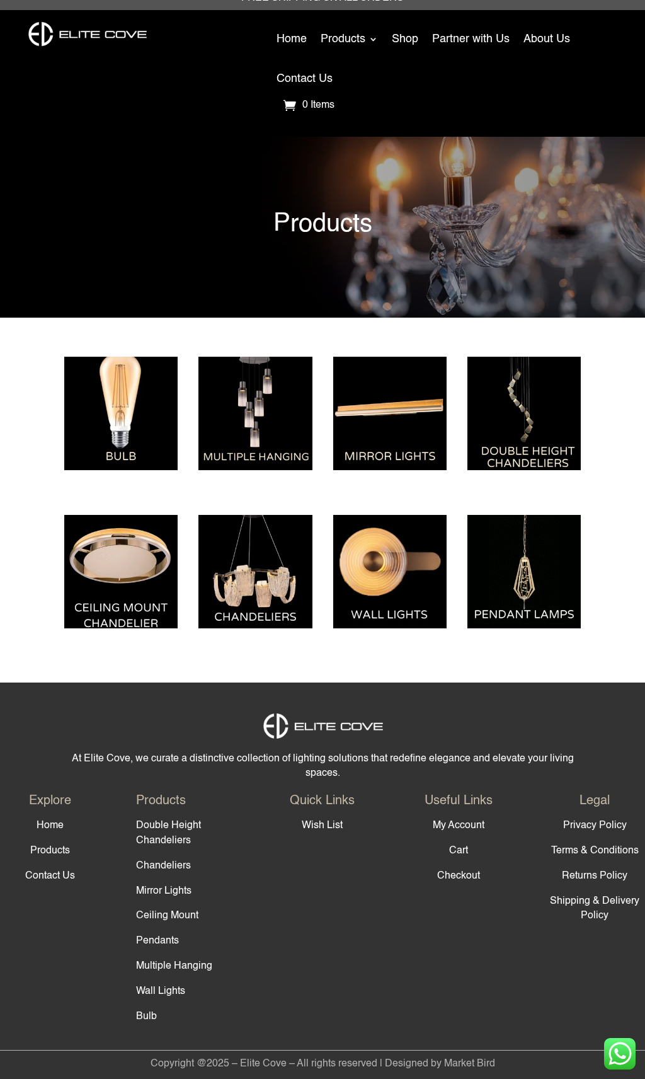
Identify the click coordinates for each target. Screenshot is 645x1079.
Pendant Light (524, 583)
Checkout (458, 876)
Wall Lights (160, 991)
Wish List (322, 826)
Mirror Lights (163, 891)
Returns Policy (594, 876)
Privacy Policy (595, 826)
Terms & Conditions (595, 851)
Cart (458, 851)
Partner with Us (471, 39)
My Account (458, 826)
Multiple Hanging (255, 425)
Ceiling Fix (121, 583)
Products (343, 39)
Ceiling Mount (167, 916)
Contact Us (305, 78)
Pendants (157, 941)
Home (292, 39)
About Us (546, 39)
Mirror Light (390, 425)
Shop (405, 39)
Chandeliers (163, 866)
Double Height (524, 425)
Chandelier (255, 583)
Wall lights (390, 583)
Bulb (121, 425)
